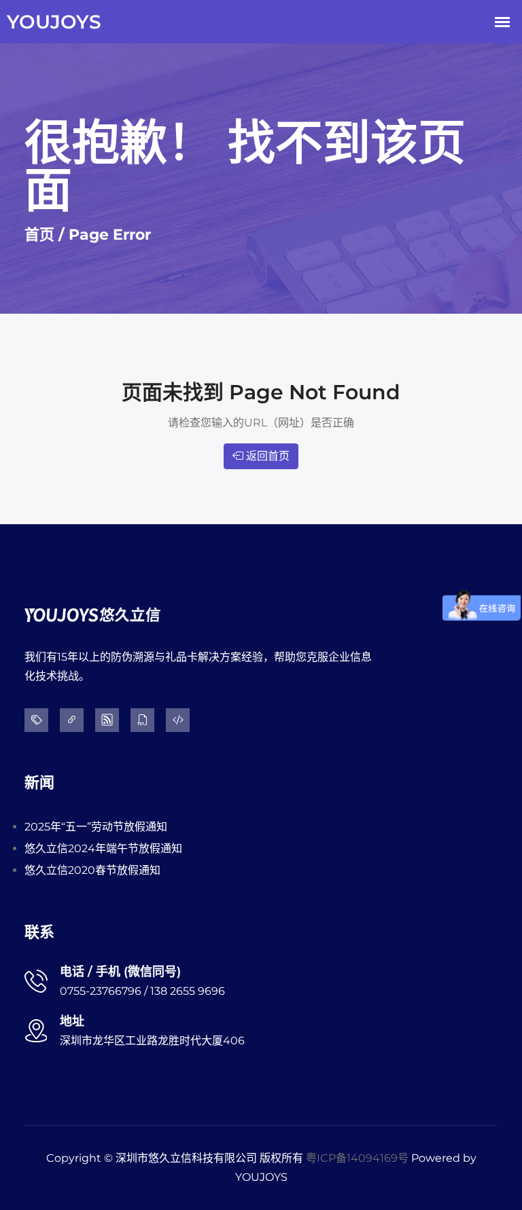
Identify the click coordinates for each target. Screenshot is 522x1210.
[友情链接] (76, 720)
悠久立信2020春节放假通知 (92, 870)
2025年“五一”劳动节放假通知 (95, 826)
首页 (39, 234)
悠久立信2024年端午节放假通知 (103, 848)
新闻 (39, 782)
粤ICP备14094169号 (357, 1158)
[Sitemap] (111, 720)
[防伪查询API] (182, 720)
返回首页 (266, 456)
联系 (39, 932)
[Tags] (40, 720)
